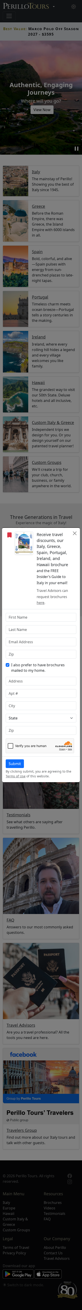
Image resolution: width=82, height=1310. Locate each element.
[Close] (74, 533)
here (40, 602)
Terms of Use (16, 776)
